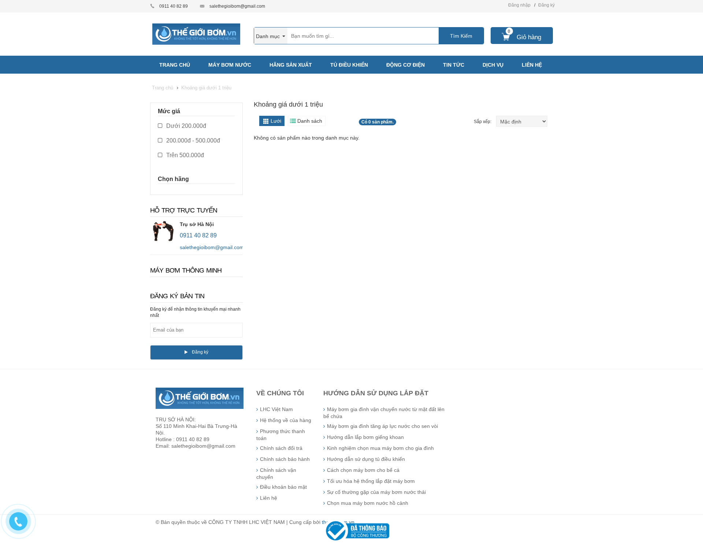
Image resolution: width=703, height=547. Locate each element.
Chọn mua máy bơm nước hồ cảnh (367, 503)
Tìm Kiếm (461, 36)
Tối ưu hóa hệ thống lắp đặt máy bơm (371, 481)
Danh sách (309, 121)
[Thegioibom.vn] (196, 34)
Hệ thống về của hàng (285, 420)
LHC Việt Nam (276, 409)
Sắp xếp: (483, 121)
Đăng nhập (519, 5)
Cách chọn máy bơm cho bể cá (363, 470)
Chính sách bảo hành (285, 459)
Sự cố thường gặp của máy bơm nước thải (376, 492)
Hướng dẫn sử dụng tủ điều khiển (366, 459)
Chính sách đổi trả (281, 448)
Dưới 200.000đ (185, 126)
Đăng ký (546, 5)
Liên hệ (268, 498)
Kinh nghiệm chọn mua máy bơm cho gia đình (380, 448)
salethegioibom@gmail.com (237, 6)
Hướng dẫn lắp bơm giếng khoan (365, 437)
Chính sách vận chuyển (276, 473)
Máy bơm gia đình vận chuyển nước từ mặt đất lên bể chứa (384, 412)
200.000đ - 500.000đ (192, 140)
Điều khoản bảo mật (283, 487)
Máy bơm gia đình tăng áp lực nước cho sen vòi (382, 426)
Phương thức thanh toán (280, 434)
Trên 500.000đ (184, 155)
